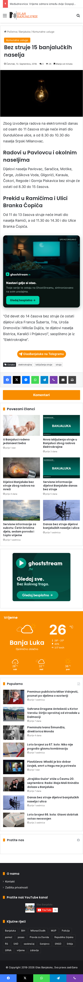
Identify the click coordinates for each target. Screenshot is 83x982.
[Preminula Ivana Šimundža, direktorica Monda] (13, 732)
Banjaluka (24, 31)
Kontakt (10, 881)
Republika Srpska (63, 937)
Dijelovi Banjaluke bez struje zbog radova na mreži (19, 485)
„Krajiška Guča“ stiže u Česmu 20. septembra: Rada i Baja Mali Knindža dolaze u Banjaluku (53, 783)
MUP (53, 930)
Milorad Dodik (38, 930)
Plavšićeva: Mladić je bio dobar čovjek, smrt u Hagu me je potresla (51, 764)
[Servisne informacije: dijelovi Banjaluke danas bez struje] (61, 467)
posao (21, 937)
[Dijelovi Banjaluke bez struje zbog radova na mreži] (21, 467)
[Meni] (5, 17)
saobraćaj (29, 943)
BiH (23, 930)
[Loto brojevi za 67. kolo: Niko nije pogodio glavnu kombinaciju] (13, 750)
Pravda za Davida (39, 937)
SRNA (8, 950)
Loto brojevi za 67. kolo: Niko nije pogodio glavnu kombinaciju (50, 746)
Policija (66, 930)
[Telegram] (44, 380)
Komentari (41, 395)
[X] (16, 380)
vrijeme (21, 950)
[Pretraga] (78, 17)
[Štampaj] (72, 380)
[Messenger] (26, 380)
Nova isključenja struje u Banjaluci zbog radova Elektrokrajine (60, 443)
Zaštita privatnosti (16, 887)
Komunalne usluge (43, 31)
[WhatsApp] (35, 380)
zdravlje (34, 950)
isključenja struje (44, 364)
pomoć (8, 937)
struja (58, 364)
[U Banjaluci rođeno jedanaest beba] (21, 425)
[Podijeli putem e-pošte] (63, 380)
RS (6, 943)
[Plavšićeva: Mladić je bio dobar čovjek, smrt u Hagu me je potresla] (13, 767)
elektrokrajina (25, 364)
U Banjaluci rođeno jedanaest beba (16, 441)
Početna (11, 31)
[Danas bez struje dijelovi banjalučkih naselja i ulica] (61, 510)
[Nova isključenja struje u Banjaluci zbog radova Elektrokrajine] (61, 425)
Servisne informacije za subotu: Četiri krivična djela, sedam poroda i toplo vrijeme (19, 529)
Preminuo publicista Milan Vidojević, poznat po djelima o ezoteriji (52, 694)
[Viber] (54, 380)
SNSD (58, 943)
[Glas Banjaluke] (24, 15)
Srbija (70, 943)
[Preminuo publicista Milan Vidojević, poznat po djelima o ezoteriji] (13, 697)
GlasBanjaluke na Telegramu (43, 354)
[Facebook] (7, 380)
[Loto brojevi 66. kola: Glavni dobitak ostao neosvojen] (13, 820)
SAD (16, 943)
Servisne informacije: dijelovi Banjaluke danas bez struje (60, 485)
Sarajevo (44, 943)
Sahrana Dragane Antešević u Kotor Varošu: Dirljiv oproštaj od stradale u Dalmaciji (53, 713)
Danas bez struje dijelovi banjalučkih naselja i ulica (61, 526)
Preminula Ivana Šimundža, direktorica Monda (46, 729)
